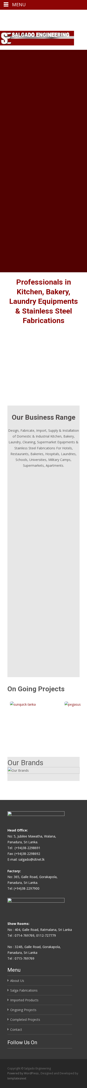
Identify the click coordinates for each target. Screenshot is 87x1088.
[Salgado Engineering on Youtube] (15, 1051)
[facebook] (63, 15)
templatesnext (16, 1078)
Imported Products (24, 1000)
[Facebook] (9, 1051)
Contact (16, 1029)
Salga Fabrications (24, 990)
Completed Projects (25, 1019)
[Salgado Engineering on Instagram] (12, 1051)
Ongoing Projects (23, 1010)
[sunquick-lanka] (28, 704)
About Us (17, 980)
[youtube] (76, 15)
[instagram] (70, 15)
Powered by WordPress (23, 1073)
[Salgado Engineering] (37, 38)
